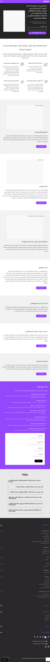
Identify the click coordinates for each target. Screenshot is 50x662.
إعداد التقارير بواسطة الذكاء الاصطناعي (42, 595)
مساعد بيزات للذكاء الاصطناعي (43, 597)
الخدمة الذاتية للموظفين (45, 543)
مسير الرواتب (46, 559)
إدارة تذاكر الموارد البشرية (45, 587)
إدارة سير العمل (46, 582)
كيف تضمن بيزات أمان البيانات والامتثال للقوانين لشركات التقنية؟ (26, 492)
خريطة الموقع (46, 618)
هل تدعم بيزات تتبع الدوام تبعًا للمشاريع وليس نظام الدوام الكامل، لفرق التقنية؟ (25, 504)
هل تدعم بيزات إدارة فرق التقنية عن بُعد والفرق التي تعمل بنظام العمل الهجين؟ (25, 497)
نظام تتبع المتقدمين (45, 549)
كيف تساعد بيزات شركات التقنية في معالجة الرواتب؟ (29, 487)
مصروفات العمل (46, 566)
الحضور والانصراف (46, 536)
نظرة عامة (47, 579)
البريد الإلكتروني (43, 26)
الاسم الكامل (40, 435)
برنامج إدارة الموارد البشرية (44, 533)
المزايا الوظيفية (46, 572)
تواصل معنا (47, 615)
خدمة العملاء (47, 620)
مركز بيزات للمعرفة (45, 594)
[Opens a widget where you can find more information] (4, 659)
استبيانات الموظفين (45, 553)
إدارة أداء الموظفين (46, 551)
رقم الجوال (41, 454)
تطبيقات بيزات (46, 580)
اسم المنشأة (40, 448)
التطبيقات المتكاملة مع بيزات (44, 584)
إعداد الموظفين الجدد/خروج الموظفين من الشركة (40, 541)
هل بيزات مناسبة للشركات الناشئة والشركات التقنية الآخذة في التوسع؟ (24, 481)
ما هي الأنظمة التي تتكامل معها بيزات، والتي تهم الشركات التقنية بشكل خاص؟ (25, 510)
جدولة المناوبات (46, 538)
